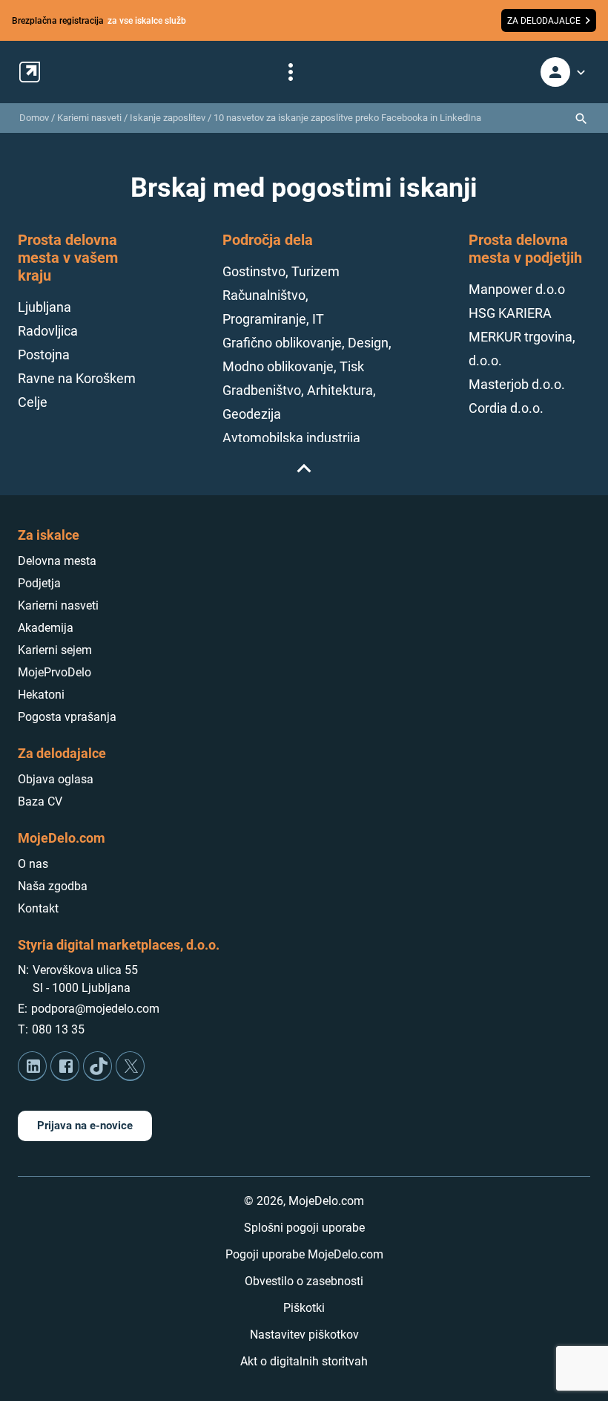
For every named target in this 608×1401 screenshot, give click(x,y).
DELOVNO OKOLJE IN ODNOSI (145, 148)
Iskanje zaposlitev (167, 117)
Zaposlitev (182, 286)
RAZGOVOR (490, 177)
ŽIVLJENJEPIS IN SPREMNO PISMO (304, 207)
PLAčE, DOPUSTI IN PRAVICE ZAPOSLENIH (330, 177)
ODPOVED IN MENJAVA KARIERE (457, 148)
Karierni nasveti (89, 117)
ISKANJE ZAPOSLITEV (299, 148)
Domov (34, 117)
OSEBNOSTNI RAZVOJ (143, 177)
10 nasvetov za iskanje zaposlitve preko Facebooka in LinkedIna (347, 117)
